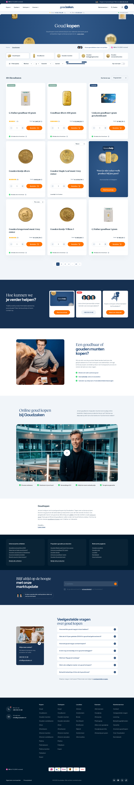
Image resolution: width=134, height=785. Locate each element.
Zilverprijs (98, 719)
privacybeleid (86, 590)
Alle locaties (80, 739)
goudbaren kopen (54, 519)
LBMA (71, 515)
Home (8, 47)
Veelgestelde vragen (120, 715)
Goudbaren (43, 715)
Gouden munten (44, 719)
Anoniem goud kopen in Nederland (19, 552)
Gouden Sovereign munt (58, 557)
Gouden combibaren (46, 723)
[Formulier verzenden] (115, 585)
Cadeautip (93, 85)
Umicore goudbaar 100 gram (59, 550)
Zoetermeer (80, 735)
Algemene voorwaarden (13, 782)
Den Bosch (80, 723)
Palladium (42, 755)
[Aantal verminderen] (11, 128)
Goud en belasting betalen (17, 555)
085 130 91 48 (124, 2)
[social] (114, 782)
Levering (116, 719)
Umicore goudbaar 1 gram (58, 555)
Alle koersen (99, 711)
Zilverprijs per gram (101, 735)
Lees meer (80, 34)
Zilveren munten (44, 735)
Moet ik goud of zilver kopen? (17, 557)
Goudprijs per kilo (101, 731)
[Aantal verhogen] (22, 128)
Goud (41, 711)
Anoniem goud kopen (120, 731)
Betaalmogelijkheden (120, 723)
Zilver (41, 727)
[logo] (67, 7)
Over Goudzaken (119, 735)
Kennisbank (95, 555)
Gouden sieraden (64, 723)
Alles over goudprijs (101, 727)
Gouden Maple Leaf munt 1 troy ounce (62, 548)
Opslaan (16, 7)
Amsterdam (80, 715)
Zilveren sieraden (64, 739)
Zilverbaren (43, 731)
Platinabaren (43, 747)
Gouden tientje (55, 552)
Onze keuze (11, 85)
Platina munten (44, 751)
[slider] (67, 63)
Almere (78, 711)
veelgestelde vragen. (100, 681)
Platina (41, 743)
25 (76, 264)
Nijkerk (78, 731)
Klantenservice (102, 7)
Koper (41, 759)
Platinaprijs (98, 723)
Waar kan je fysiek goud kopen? (18, 550)
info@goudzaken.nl (19, 719)
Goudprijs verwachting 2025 (17, 548)
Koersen (35, 7)
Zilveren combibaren (46, 739)
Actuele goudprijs (97, 548)
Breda (78, 719)
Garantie (116, 727)
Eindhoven (80, 727)
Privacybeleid (28, 782)
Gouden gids (96, 550)
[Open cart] (126, 7)
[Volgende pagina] (79, 264)
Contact (116, 711)
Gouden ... (41, 525)
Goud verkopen (97, 557)
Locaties (94, 552)
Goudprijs (98, 715)
